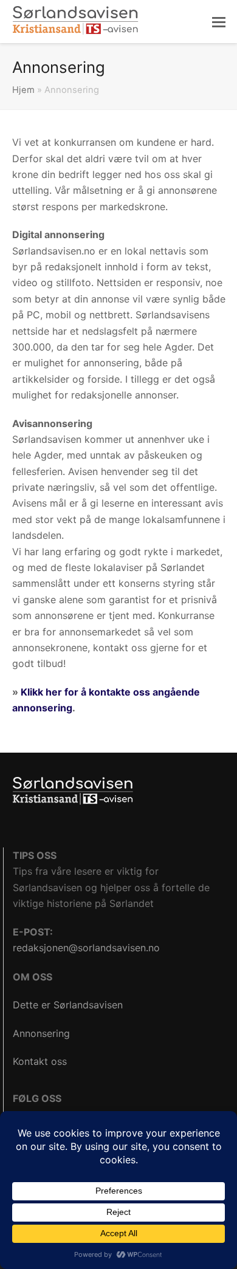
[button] (218, 22)
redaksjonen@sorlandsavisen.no (86, 948)
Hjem (23, 89)
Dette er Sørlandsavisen (68, 1005)
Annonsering (41, 1033)
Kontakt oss (40, 1061)
